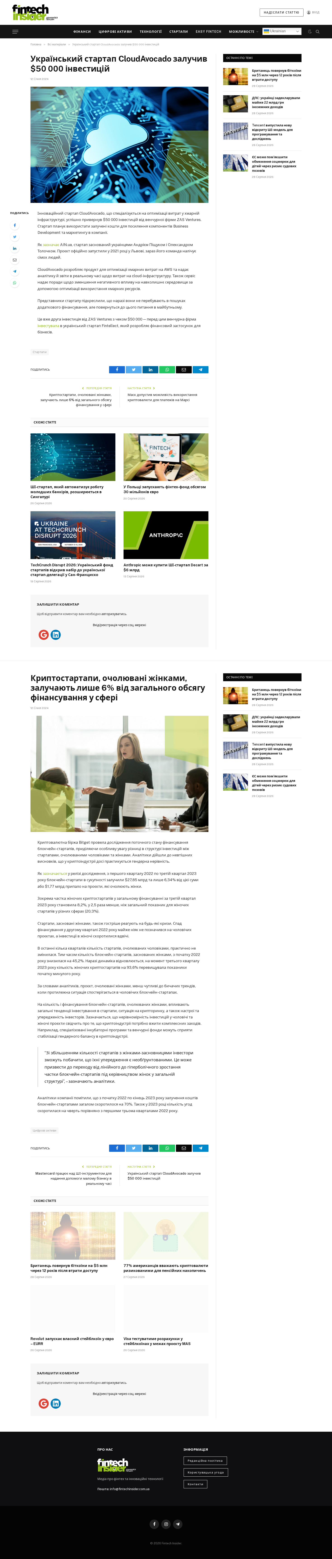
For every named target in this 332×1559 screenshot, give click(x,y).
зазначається (55, 873)
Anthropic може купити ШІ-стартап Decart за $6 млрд (166, 567)
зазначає (51, 244)
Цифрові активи (115, 31)
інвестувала (48, 325)
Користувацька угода (206, 1472)
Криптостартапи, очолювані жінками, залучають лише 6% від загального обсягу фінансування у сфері (76, 400)
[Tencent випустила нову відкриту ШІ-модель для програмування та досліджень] (235, 131)
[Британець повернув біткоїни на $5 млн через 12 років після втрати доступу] (235, 76)
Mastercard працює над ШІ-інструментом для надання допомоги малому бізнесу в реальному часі (73, 1178)
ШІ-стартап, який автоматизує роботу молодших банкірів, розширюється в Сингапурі (66, 492)
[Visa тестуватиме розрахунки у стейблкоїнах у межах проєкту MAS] (166, 1309)
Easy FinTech (208, 31)
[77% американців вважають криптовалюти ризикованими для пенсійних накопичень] (166, 1236)
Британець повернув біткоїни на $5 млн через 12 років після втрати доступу (276, 75)
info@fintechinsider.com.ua (130, 1489)
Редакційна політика (205, 1460)
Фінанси (82, 31)
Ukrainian (277, 31)
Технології (151, 31)
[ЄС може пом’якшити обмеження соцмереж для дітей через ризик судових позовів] (235, 163)
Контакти (195, 1484)
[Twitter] (14, 236)
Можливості (241, 31)
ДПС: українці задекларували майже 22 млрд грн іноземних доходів (276, 102)
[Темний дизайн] (310, 32)
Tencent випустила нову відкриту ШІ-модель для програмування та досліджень (272, 132)
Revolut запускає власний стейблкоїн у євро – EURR (72, 1341)
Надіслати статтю (281, 12)
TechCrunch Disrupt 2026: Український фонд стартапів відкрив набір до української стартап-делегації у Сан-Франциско (71, 570)
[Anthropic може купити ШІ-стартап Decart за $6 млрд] (166, 535)
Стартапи (178, 31)
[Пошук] (317, 32)
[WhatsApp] (14, 282)
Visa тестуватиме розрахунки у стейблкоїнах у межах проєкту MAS (157, 1341)
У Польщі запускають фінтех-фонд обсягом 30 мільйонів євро (165, 489)
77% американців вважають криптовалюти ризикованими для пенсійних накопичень (166, 1268)
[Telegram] (14, 271)
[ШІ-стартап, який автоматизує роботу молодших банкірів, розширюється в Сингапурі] (72, 457)
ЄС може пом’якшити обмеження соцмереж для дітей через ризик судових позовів (274, 163)
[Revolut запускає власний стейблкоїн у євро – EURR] (72, 1309)
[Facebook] (14, 225)
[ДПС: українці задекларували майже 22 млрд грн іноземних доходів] (235, 103)
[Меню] (15, 32)
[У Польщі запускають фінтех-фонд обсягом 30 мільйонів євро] (166, 457)
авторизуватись (113, 614)
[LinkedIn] (14, 248)
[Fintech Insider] (35, 12)
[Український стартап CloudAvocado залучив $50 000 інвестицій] (119, 145)
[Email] (14, 259)
